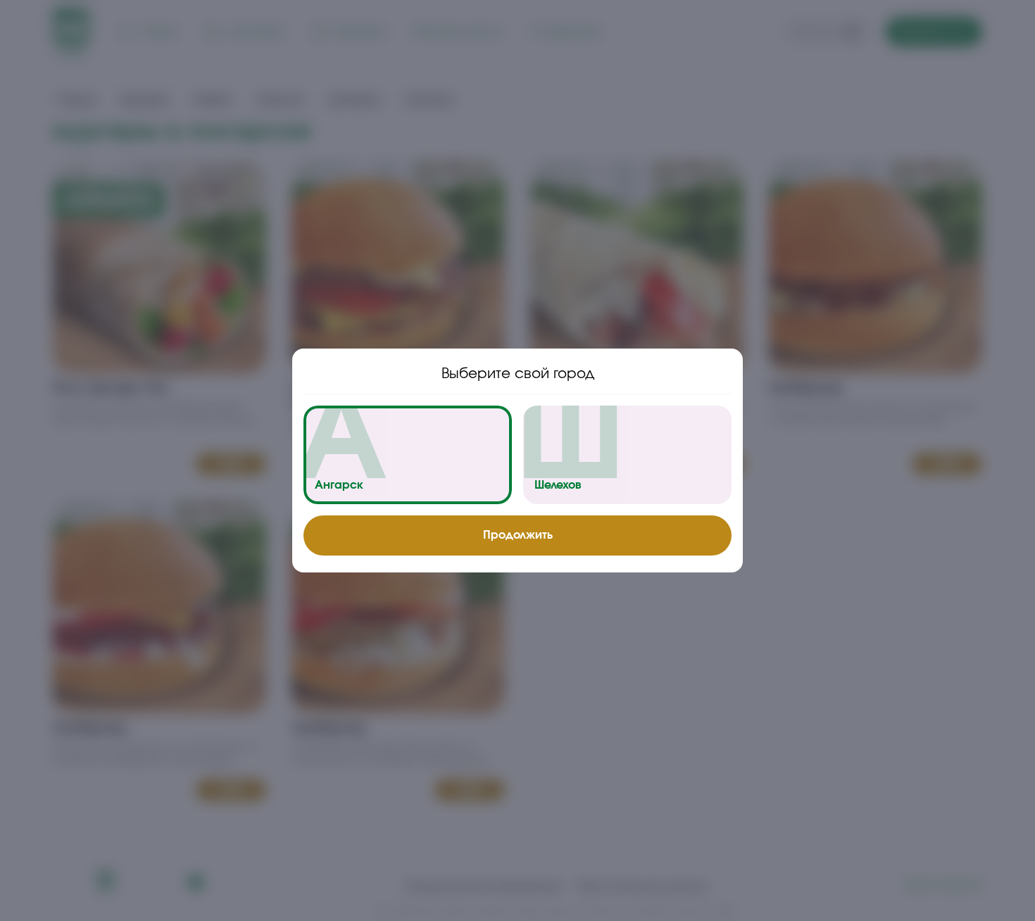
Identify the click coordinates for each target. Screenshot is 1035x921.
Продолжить (518, 535)
